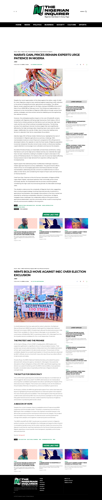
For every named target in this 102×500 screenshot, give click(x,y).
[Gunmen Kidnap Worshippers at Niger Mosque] (51, 223)
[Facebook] (14, 11)
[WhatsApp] (86, 64)
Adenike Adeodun (37, 64)
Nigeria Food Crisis (19, 207)
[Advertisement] (51, 37)
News (19, 51)
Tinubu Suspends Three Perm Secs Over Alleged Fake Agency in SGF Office (75, 147)
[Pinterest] (83, 64)
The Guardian (23, 209)
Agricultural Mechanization (27, 205)
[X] (16, 11)
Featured (38, 205)
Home (15, 51)
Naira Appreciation (47, 205)
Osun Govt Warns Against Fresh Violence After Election (76, 134)
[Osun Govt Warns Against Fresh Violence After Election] (76, 223)
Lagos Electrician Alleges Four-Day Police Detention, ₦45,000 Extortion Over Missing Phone (75, 108)
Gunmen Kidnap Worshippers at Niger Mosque (75, 122)
